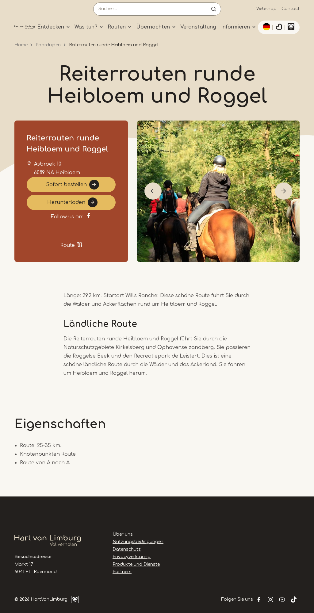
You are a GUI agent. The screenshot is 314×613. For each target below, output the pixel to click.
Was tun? (86, 27)
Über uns (123, 534)
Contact (290, 8)
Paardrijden (48, 45)
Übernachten (153, 27)
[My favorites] (278, 27)
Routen (117, 27)
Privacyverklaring (132, 556)
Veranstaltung (198, 27)
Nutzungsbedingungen (138, 541)
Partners (122, 571)
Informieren (235, 27)
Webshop (266, 8)
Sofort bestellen (66, 184)
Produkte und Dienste (136, 564)
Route (67, 245)
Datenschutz (127, 549)
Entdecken (50, 27)
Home (21, 45)
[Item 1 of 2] (218, 191)
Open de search (213, 9)
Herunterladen (66, 202)
